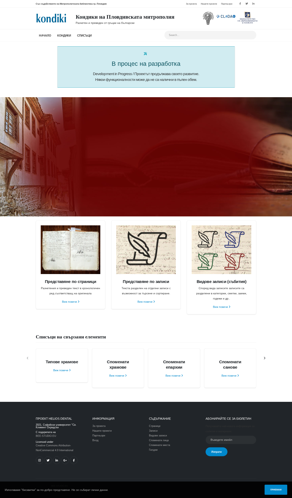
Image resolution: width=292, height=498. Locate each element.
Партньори (226, 4)
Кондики (64, 35)
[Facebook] (240, 4)
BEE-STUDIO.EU (46, 436)
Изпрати (216, 451)
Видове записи (158, 435)
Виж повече (70, 301)
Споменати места (159, 445)
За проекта (191, 4)
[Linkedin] (253, 4)
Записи (153, 430)
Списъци (84, 35)
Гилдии (153, 450)
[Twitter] (246, 4)
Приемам (275, 489)
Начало (45, 35)
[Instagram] (39, 460)
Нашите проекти (209, 4)
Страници (154, 426)
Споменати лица (159, 440)
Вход (95, 440)
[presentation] (28, 358)
